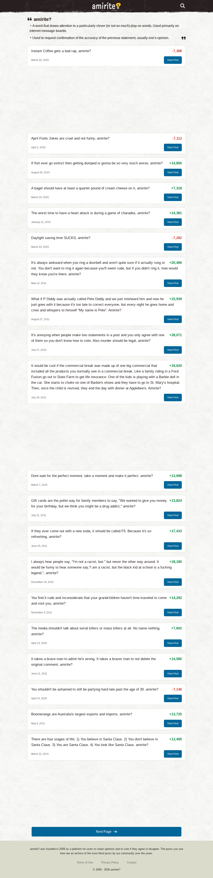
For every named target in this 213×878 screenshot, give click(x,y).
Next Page (103, 831)
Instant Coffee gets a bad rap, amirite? (61, 51)
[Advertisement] (106, 99)
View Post (172, 60)
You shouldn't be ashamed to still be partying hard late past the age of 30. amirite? (94, 689)
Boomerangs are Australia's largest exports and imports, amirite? (81, 714)
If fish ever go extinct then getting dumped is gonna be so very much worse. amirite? (97, 163)
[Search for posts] (183, 6)
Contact (131, 862)
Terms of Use (85, 862)
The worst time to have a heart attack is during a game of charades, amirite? (90, 213)
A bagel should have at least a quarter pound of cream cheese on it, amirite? (90, 188)
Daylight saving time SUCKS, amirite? (60, 238)
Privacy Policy (110, 862)
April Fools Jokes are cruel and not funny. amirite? (70, 138)
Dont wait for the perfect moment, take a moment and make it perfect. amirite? (92, 476)
